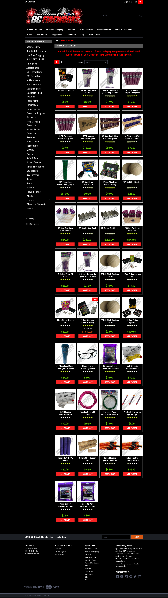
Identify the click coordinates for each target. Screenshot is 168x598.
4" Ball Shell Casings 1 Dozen (110, 321)
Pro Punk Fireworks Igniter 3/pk (132, 413)
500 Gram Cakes (34, 72)
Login (126, 2)
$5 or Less (31, 63)
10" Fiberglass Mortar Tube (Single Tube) (65, 184)
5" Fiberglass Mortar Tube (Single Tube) (65, 367)
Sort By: (80, 62)
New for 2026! (33, 46)
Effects (30, 200)
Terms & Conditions (123, 29)
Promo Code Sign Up (54, 29)
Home (56, 40)
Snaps (29, 183)
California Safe (33, 88)
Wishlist (58, 549)
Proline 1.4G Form (34, 29)
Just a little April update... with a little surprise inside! (127, 565)
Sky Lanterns (32, 175)
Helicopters (32, 145)
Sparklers (31, 187)
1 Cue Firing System (65, 90)
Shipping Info (57, 34)
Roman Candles (33, 162)
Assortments (32, 67)
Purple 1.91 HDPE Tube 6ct (65, 459)
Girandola (30, 137)
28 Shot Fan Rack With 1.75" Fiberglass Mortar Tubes (132, 232)
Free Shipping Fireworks (33, 123)
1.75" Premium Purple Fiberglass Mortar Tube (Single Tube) (65, 140)
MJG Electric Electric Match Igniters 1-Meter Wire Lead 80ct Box (132, 369)
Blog (82, 34)
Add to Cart (65, 106)
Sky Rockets (32, 170)
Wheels (29, 195)
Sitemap (46, 595)
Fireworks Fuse (33, 109)
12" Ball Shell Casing (132, 182)
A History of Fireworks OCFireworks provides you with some (127, 555)
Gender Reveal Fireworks (33, 131)
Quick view (65, 87)
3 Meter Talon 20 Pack (65, 275)
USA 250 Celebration (36, 51)
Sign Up (134, 2)
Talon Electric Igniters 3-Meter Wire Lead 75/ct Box (132, 460)
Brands (30, 34)
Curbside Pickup (104, 29)
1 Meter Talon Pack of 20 (87, 91)
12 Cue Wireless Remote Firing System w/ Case (110, 184)
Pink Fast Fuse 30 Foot (87, 413)
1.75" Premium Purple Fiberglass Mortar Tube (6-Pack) (132, 94)
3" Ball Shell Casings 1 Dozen (110, 275)
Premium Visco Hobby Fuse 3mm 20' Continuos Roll (110, 414)
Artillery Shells (33, 80)
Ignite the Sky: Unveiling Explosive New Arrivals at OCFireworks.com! (128, 550)
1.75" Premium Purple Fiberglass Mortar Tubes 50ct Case (88, 140)
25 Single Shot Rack (110, 228)
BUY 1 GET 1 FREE (35, 59)
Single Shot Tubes (35, 166)
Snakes (29, 179)
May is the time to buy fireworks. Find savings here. (127, 560)
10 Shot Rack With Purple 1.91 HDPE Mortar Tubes (132, 138)
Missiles (30, 149)
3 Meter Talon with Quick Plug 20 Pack (87, 275)
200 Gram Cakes (34, 76)
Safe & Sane (32, 158)
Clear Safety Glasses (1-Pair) (88, 367)
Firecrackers (32, 104)
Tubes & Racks (33, 191)
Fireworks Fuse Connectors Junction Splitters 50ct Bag (110, 368)
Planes (29, 154)
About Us (71, 29)
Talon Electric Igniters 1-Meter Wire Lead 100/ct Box (110, 460)
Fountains (31, 117)
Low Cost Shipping (35, 55)
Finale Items (32, 100)
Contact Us (71, 34)
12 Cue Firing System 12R (87, 183)
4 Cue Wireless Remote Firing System (87, 322)
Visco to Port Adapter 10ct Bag (65, 505)
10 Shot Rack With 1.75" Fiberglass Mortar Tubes (110, 138)
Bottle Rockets (33, 84)
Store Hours (42, 34)
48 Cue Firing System (132, 321)
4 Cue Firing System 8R (65, 321)
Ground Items (32, 141)
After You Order (86, 29)
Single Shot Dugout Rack (87, 459)
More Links (93, 34)
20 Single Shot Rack (87, 228)
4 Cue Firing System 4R (132, 275)
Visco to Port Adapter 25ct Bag (87, 505)
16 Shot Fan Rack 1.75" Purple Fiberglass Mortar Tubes (65, 232)
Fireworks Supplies (35, 113)
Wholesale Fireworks (36, 204)
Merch (29, 208)
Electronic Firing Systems (34, 94)
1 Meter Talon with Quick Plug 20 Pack (110, 91)
